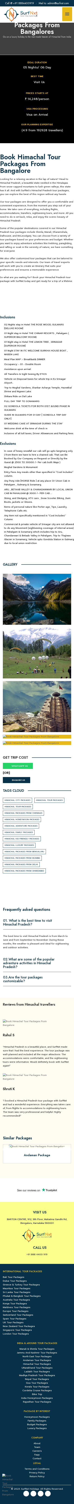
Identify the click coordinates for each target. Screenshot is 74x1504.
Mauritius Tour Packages (16, 1288)
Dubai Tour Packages (15, 1281)
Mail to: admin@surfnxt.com (54, 3)
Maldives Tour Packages (16, 1307)
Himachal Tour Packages (49, 800)
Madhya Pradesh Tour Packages (37, 1375)
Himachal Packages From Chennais (23, 813)
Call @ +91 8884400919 (19, 3)
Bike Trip (37, 1394)
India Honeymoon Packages (37, 1398)
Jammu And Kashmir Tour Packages (37, 1352)
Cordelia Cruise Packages (37, 1390)
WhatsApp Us (19, 765)
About (37, 1443)
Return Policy (37, 1476)
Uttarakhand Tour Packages (37, 1367)
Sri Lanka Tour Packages (16, 1292)
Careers (37, 1451)
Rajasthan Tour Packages (37, 1401)
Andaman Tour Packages (37, 1360)
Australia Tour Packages (16, 1299)
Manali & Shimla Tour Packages (37, 1349)
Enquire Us (18, 780)
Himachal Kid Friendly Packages (22, 838)
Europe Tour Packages (15, 1311)
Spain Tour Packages (14, 1318)
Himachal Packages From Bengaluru (24, 851)
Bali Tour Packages (13, 1277)
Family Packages (37, 1420)
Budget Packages (37, 1424)
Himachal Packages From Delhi (21, 864)
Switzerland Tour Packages (18, 1315)
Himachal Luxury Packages (19, 845)
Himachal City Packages (17, 800)
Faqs (37, 1454)
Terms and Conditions (37, 1469)
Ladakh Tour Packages (37, 1371)
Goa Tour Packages (37, 1383)
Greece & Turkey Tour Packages (21, 1284)
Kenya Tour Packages (15, 1303)
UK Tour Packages (13, 1322)
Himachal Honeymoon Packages (22, 819)
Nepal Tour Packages (37, 1379)
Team (37, 1447)
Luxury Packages (37, 1428)
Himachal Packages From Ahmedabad (24, 870)
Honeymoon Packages (37, 1417)
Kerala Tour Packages (37, 1386)
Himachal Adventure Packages (21, 825)
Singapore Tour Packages (17, 1330)
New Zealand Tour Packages (19, 1326)
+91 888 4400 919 (37, 1254)
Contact (37, 1458)
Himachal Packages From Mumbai (22, 858)
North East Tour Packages (37, 1356)
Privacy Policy (37, 1472)
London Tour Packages (16, 1333)
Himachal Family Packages (19, 832)
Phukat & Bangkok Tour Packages (22, 1296)
